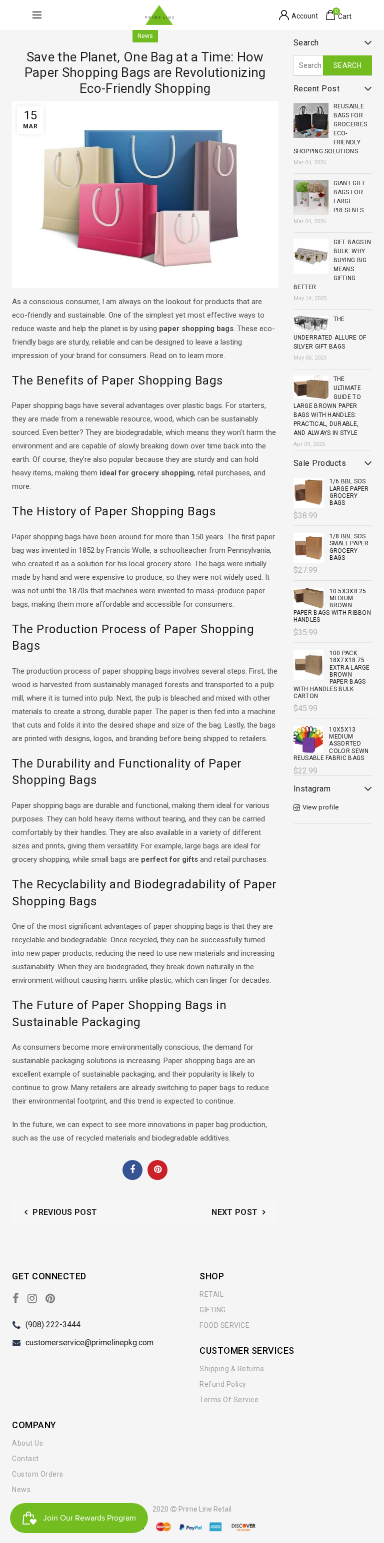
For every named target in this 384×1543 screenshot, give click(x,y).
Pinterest (158, 1169)
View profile (320, 807)
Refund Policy (223, 1384)
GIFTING (213, 1310)
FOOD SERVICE (225, 1325)
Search (348, 65)
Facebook (132, 1169)
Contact (25, 1459)
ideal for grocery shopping (147, 472)
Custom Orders (38, 1474)
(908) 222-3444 (53, 1324)
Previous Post (64, 1212)
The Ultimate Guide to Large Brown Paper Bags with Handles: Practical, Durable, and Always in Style (327, 406)
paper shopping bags (196, 328)
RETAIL (212, 1294)
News (145, 35)
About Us (27, 1443)
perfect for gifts (169, 859)
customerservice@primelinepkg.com (90, 1342)
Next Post (235, 1212)
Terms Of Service (229, 1400)
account (305, 16)
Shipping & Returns (232, 1369)
